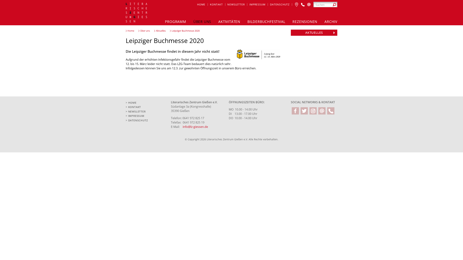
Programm (175, 21)
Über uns (202, 21)
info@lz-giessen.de (195, 127)
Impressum (257, 4)
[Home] (137, 13)
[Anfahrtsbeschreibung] (296, 4)
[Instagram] (313, 110)
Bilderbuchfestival (266, 21)
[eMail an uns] (322, 110)
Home (201, 4)
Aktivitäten (229, 21)
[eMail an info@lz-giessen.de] (309, 4)
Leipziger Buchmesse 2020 (186, 31)
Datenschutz (280, 4)
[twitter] (304, 110)
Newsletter (236, 4)
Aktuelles (161, 31)
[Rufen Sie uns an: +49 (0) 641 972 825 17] (302, 4)
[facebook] (295, 110)
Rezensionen (304, 21)
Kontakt (216, 4)
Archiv (330, 21)
